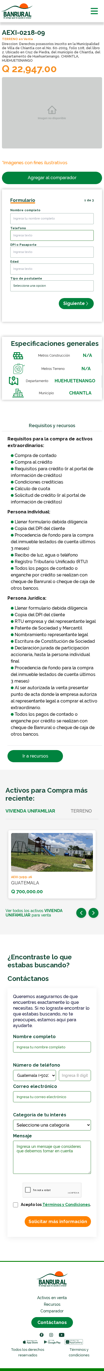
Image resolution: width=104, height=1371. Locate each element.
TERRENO (81, 811)
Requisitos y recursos (52, 425)
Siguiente (74, 303)
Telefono (18, 228)
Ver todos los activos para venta (34, 912)
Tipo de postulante (26, 278)
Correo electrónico (35, 1086)
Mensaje (22, 1135)
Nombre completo (25, 210)
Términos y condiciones (79, 1352)
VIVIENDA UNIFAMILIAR (30, 811)
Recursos (52, 1304)
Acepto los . (56, 1204)
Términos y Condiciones (66, 1204)
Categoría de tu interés (39, 1114)
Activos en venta (52, 1298)
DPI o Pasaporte (23, 245)
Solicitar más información (58, 1221)
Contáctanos (52, 1322)
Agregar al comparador (52, 177)
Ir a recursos (35, 756)
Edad (14, 261)
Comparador (52, 1311)
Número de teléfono (36, 1065)
